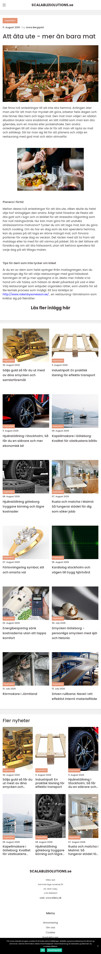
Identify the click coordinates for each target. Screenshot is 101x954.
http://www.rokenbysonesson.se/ (26, 294)
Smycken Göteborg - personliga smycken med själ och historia (74, 633)
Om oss (50, 927)
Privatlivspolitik (54, 950)
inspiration (10, 20)
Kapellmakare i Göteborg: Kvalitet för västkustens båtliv (74, 438)
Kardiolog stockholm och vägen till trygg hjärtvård (71, 569)
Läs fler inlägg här (50, 308)
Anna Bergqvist (35, 27)
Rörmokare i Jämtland (20, 694)
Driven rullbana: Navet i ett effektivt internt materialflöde (74, 696)
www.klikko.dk (53, 897)
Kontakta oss (50, 937)
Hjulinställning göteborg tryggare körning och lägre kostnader (23, 506)
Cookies (50, 932)
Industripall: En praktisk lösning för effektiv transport (73, 372)
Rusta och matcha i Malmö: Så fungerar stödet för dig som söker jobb (73, 506)
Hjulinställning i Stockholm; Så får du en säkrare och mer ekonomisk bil (25, 441)
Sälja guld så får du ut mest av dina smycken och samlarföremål (24, 375)
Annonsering (50, 922)
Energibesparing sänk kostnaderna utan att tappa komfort (24, 633)
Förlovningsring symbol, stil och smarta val (23, 569)
